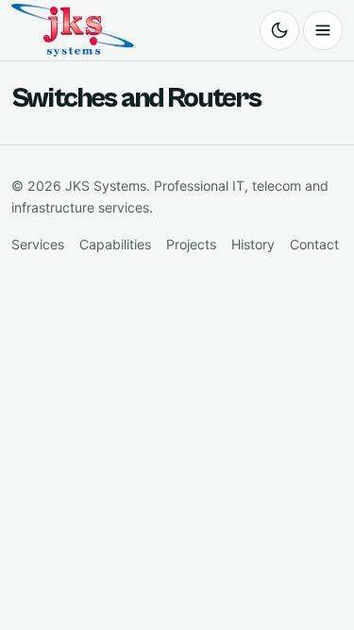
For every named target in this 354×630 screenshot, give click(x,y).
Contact (314, 244)
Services (37, 244)
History (253, 244)
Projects (191, 244)
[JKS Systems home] (73, 30)
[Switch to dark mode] (279, 30)
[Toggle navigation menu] (323, 30)
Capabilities (115, 244)
